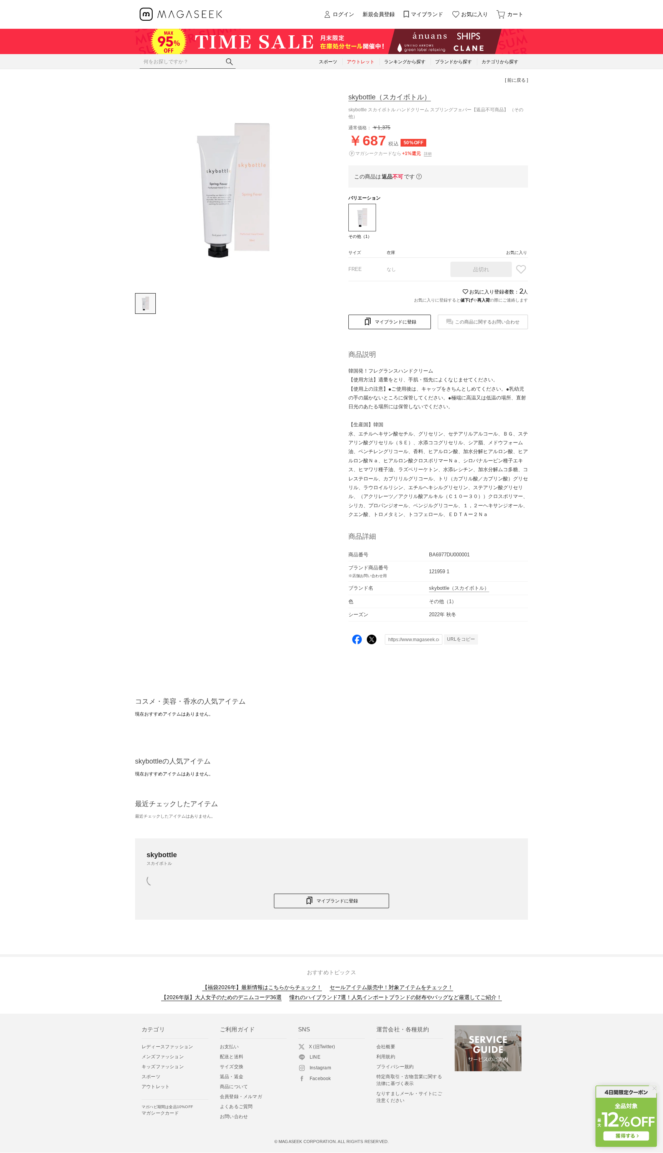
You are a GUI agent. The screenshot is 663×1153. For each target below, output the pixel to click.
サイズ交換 (231, 1066)
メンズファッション (163, 1056)
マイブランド (427, 14)
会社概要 (385, 1046)
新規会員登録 (379, 14)
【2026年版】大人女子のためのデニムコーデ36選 (221, 997)
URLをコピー (461, 639)
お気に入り (474, 14)
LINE (315, 1057)
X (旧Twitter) (322, 1046)
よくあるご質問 (236, 1106)
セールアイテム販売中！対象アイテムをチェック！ (391, 987)
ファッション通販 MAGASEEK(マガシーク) (181, 14)
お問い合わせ (234, 1116)
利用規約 (385, 1056)
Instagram (320, 1068)
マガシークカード (167, 1110)
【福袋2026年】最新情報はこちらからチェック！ (262, 987)
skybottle (389, 97)
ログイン (343, 14)
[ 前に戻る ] (516, 80)
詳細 (428, 154)
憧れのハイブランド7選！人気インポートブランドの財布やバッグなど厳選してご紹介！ (395, 997)
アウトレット (156, 1086)
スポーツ (151, 1076)
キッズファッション (163, 1066)
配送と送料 (231, 1056)
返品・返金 (231, 1076)
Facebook (320, 1078)
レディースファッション (167, 1046)
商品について (234, 1086)
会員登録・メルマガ (241, 1096)
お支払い (229, 1046)
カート (515, 14)
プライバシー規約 (395, 1066)
